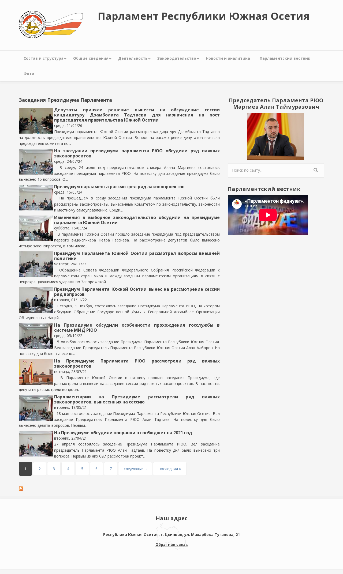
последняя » (170, 468)
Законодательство (176, 58)
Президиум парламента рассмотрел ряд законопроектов (119, 187)
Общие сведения (91, 58)
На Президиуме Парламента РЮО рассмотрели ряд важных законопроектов (137, 363)
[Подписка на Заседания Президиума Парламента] (119, 488)
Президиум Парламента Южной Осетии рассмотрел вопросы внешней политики (137, 255)
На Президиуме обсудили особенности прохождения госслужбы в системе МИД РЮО (137, 327)
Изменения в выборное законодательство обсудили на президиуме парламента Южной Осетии (137, 219)
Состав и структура (44, 58)
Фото (29, 73)
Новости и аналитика (228, 58)
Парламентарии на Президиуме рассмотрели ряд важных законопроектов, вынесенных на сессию (137, 399)
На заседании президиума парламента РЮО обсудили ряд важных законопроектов (137, 153)
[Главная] (51, 24)
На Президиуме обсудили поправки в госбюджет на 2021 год (123, 433)
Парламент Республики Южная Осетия (204, 16)
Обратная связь (171, 544)
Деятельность (133, 58)
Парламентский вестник (285, 58)
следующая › (135, 468)
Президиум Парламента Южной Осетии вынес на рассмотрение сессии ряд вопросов (137, 291)
